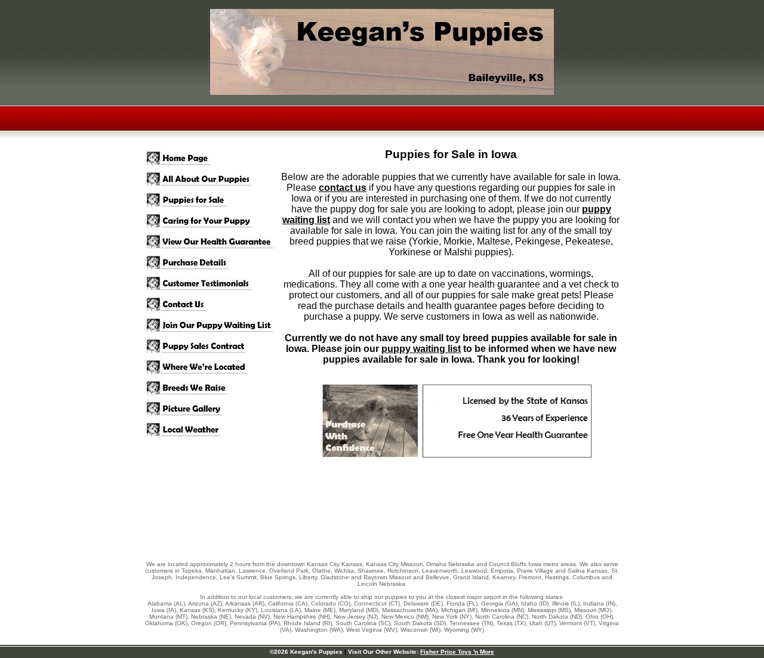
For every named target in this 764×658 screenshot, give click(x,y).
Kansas (351, 564)
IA (171, 610)
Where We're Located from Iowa (212, 367)
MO (604, 610)
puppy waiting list (421, 349)
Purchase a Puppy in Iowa (212, 262)
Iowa (534, 564)
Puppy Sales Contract (212, 346)
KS (208, 610)
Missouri (412, 564)
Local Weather (212, 429)
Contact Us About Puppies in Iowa (212, 304)
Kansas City (323, 564)
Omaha (436, 564)
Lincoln (367, 583)
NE (225, 616)
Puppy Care (212, 221)
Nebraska (461, 564)
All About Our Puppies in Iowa (212, 179)
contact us (342, 188)
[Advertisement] (382, 521)
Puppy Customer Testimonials (212, 283)
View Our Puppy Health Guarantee (212, 241)
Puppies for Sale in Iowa (212, 200)
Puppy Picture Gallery (212, 408)
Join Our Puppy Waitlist (212, 325)
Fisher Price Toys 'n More (457, 651)
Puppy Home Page (212, 158)
